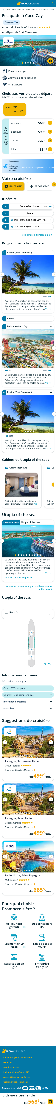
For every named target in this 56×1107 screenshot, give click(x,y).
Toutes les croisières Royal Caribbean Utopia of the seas (29, 588)
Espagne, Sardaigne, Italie (22, 761)
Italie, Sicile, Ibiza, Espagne (22, 875)
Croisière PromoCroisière (13, 9)
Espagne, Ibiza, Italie (18, 818)
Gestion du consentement (15, 1082)
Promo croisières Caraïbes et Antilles (39, 9)
